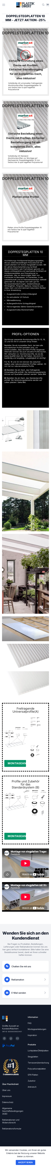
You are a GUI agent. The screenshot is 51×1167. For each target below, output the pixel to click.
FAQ (29, 1023)
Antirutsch (32, 1087)
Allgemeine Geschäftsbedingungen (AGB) (12, 1111)
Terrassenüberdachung (38, 1063)
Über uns (6, 1090)
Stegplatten (33, 1056)
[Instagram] (4, 1038)
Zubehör (31, 1081)
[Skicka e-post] (17, 1038)
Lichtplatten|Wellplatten (38, 1050)
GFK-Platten (33, 1075)
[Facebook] (11, 1038)
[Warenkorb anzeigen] (47, 5)
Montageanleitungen (37, 1029)
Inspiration (32, 1035)
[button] (3, 4)
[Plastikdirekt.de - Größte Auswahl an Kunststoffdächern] (25, 4)
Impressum (7, 1096)
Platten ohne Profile (25, 196)
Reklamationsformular (11, 1128)
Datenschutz (7, 1102)
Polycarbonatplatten (37, 1069)
